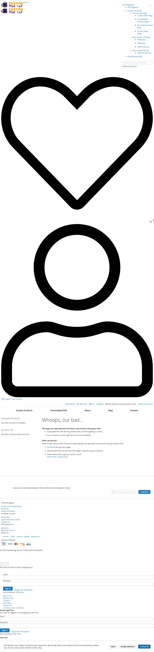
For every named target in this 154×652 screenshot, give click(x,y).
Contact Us (5, 522)
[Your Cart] (151, 222)
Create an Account (145, 404)
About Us (5, 509)
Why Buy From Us (8, 530)
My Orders (7, 603)
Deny (113, 646)
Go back (50, 447)
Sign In (91, 404)
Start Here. (20, 592)
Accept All (144, 646)
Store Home (51, 457)
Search (26, 2)
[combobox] (138, 63)
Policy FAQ (5, 517)
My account (7, 596)
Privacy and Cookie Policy (11, 506)
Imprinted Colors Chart (10, 519)
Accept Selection (128, 646)
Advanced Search (8, 511)
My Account (70, 404)
